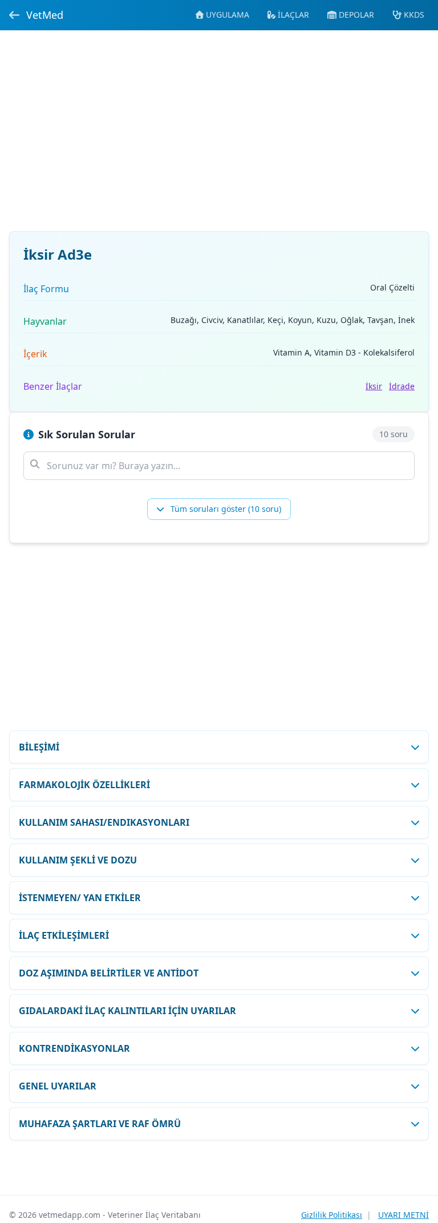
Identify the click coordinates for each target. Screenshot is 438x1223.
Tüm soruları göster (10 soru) (224, 508)
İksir (374, 386)
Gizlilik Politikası (331, 1214)
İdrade (402, 386)
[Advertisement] (219, 137)
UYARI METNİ (403, 1214)
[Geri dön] (14, 15)
